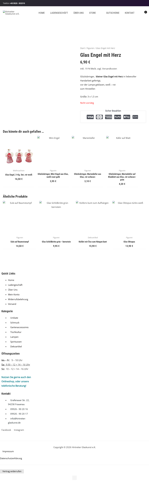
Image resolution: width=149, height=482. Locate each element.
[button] (97, 13)
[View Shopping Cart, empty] (143, 12)
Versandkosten (109, 68)
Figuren (90, 48)
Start (82, 48)
